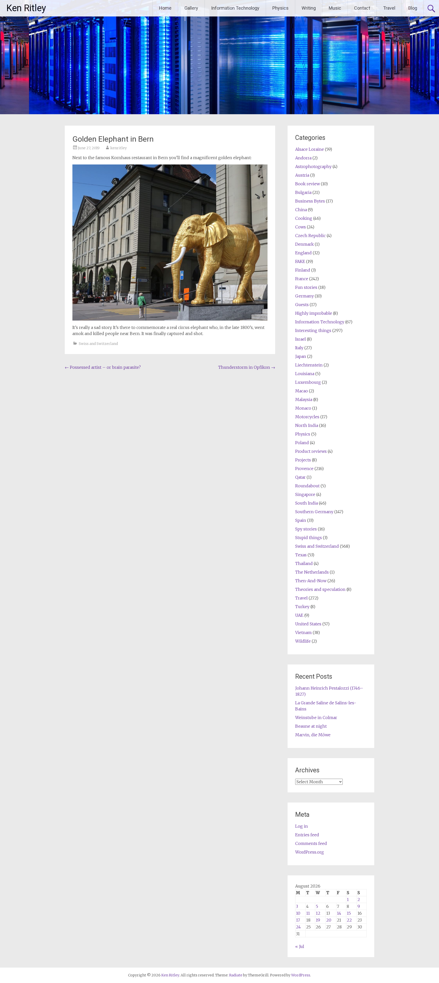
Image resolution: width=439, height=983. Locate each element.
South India (306, 503)
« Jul (299, 946)
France (301, 278)
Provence (304, 468)
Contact (362, 8)
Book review (307, 183)
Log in (301, 826)
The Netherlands (312, 572)
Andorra (303, 157)
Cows (300, 226)
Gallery (191, 8)
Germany (304, 295)
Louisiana (304, 373)
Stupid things (308, 537)
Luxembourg (308, 382)
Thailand (304, 563)
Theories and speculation (320, 589)
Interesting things (313, 330)
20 (328, 920)
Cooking (303, 218)
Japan (300, 356)
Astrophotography (313, 166)
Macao (301, 390)
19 (318, 920)
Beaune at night (311, 726)
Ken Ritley (26, 8)
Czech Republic (310, 235)
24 (298, 926)
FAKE (300, 261)
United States (308, 623)
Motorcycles (307, 416)
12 (318, 913)
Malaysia (303, 399)
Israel (300, 339)
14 (339, 913)
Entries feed (307, 834)
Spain (300, 520)
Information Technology (235, 8)
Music (335, 8)
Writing (309, 8)
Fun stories (306, 287)
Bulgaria (303, 192)
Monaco (303, 408)
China (301, 209)
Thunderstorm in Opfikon (246, 367)
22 (349, 920)
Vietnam (303, 632)
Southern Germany (314, 511)
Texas (301, 554)
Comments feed (311, 843)
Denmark (304, 244)
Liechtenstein (309, 365)
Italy (299, 347)
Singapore (305, 494)
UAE (299, 615)
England (303, 252)
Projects (303, 459)
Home (165, 8)
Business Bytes (310, 201)
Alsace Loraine (309, 149)
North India (306, 425)
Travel (389, 8)
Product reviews (311, 451)
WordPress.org (309, 852)
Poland (302, 442)
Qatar (300, 477)
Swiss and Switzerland (98, 343)
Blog (412, 8)
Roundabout (307, 485)
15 (349, 913)
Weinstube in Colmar (316, 717)
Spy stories (306, 528)
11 (308, 913)
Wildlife (303, 641)
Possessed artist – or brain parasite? (103, 367)
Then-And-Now (310, 580)
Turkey (302, 606)
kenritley (118, 148)
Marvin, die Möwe (313, 734)
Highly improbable (313, 313)
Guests (302, 304)
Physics (280, 8)
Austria (302, 175)
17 (298, 920)
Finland (302, 270)
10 (298, 913)
